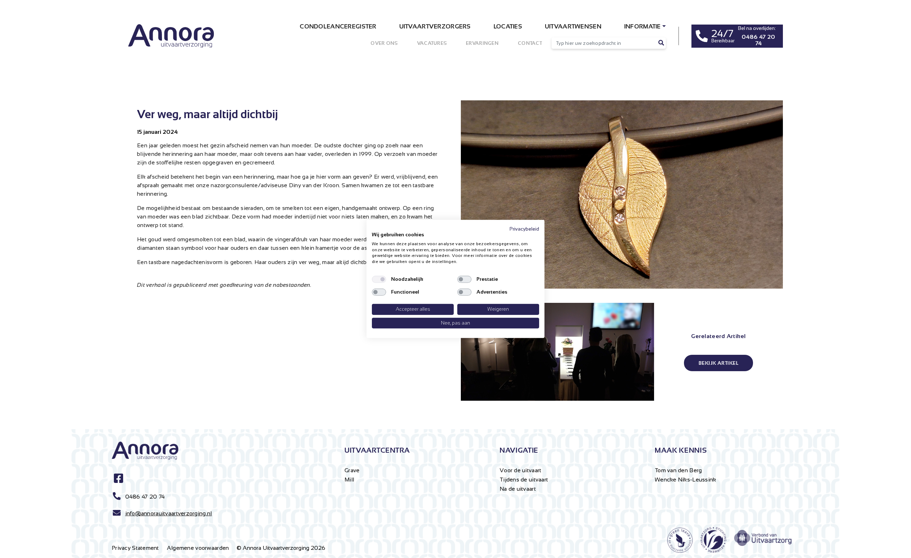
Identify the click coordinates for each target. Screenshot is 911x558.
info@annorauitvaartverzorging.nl (168, 513)
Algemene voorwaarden (198, 548)
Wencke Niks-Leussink (685, 480)
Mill (349, 480)
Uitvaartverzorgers (435, 26)
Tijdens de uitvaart (524, 480)
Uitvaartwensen (573, 26)
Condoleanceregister (338, 26)
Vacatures (432, 43)
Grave (351, 470)
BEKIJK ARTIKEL (718, 363)
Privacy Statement (135, 548)
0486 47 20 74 (145, 497)
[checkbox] (379, 279)
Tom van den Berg (678, 470)
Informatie (642, 26)
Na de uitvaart (518, 489)
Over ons (383, 43)
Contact (530, 43)
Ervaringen (482, 43)
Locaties (508, 26)
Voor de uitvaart (520, 470)
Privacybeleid (524, 229)
